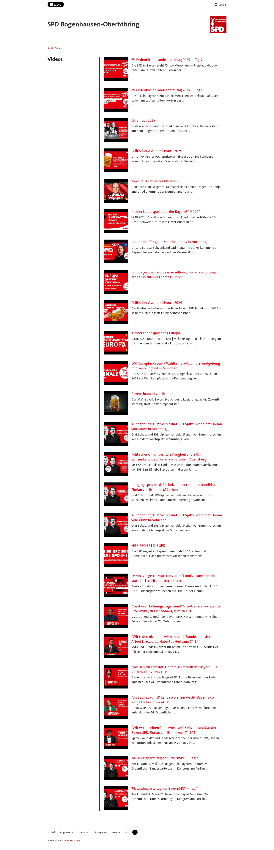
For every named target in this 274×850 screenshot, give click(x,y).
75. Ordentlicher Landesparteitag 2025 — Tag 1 (166, 90)
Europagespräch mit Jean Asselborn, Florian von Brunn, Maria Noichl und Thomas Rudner (173, 274)
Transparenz (101, 832)
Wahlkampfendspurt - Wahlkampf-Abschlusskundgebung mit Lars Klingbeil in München (175, 366)
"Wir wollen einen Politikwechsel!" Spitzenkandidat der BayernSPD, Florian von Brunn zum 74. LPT (173, 730)
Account (116, 832)
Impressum (66, 832)
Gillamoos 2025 (143, 120)
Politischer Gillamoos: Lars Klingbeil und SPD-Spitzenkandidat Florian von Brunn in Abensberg (168, 457)
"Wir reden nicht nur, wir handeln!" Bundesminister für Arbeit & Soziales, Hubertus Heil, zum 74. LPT (173, 639)
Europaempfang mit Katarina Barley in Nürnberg (169, 242)
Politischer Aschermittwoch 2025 (156, 150)
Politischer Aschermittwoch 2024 (156, 302)
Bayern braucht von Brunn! (152, 393)
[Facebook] (135, 832)
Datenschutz (84, 832)
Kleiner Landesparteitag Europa (155, 333)
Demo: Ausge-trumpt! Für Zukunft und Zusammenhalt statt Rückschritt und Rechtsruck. (173, 578)
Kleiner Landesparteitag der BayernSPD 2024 (165, 211)
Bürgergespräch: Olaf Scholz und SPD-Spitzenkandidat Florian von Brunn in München (173, 487)
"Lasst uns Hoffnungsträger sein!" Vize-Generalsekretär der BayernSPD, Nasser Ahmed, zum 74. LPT (176, 608)
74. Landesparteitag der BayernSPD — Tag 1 (164, 788)
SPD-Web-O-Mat (70, 840)
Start (50, 48)
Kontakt (52, 832)
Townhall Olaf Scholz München (155, 181)
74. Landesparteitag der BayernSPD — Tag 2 (164, 758)
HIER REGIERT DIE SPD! (148, 545)
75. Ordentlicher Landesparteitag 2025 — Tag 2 (167, 59)
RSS (127, 832)
